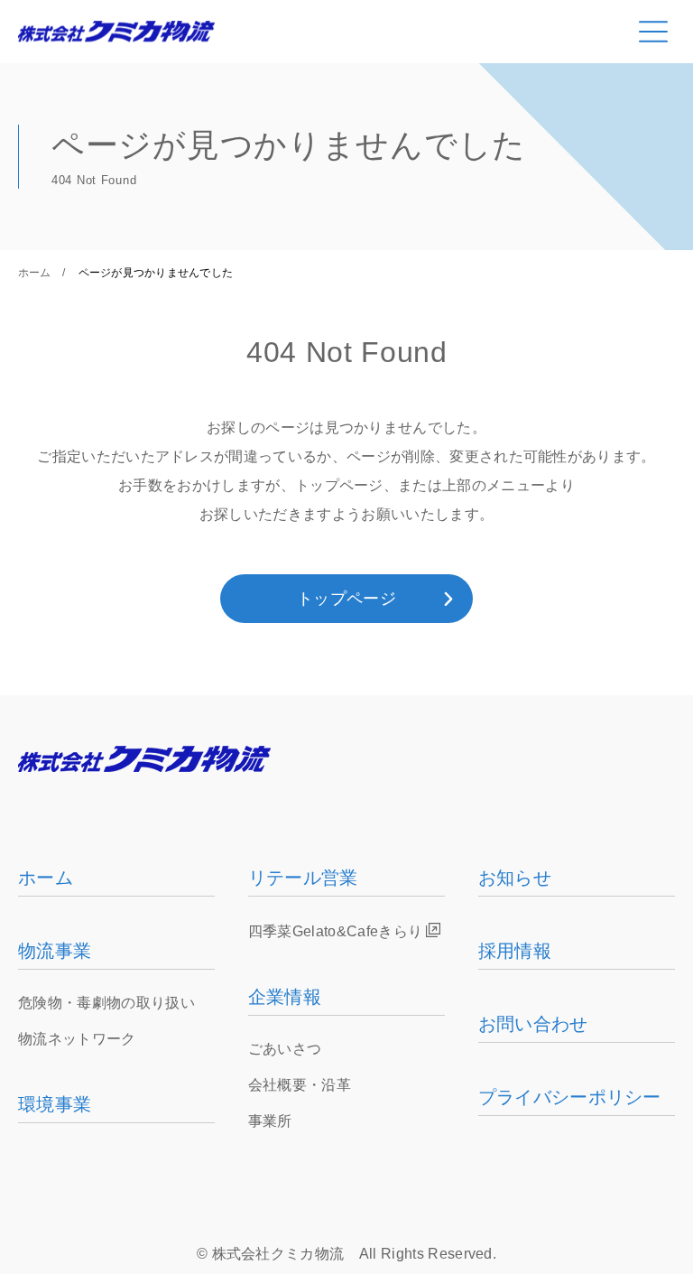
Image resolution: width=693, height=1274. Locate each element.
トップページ (346, 599)
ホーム (34, 272)
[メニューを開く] (653, 31)
